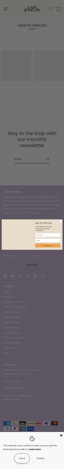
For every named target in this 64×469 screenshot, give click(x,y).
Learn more (35, 449)
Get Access (47, 245)
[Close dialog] (60, 221)
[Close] (61, 435)
